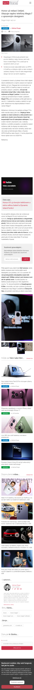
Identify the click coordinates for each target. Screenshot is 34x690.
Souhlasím (17, 687)
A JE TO (26, 259)
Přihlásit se (17, 648)
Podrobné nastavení (17, 682)
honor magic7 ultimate (23, 616)
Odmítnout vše (17, 678)
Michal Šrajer (16, 28)
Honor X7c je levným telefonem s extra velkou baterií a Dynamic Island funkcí (16, 205)
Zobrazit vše (29, 358)
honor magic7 (14, 613)
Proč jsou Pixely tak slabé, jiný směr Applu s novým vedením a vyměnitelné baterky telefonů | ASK (16, 571)
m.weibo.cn (19, 625)
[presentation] (3, 317)
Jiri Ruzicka (16, 413)
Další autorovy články (9, 604)
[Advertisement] (17, 158)
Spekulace (5, 413)
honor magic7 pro (8, 616)
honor (5, 613)
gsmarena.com (7, 625)
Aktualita (5, 28)
